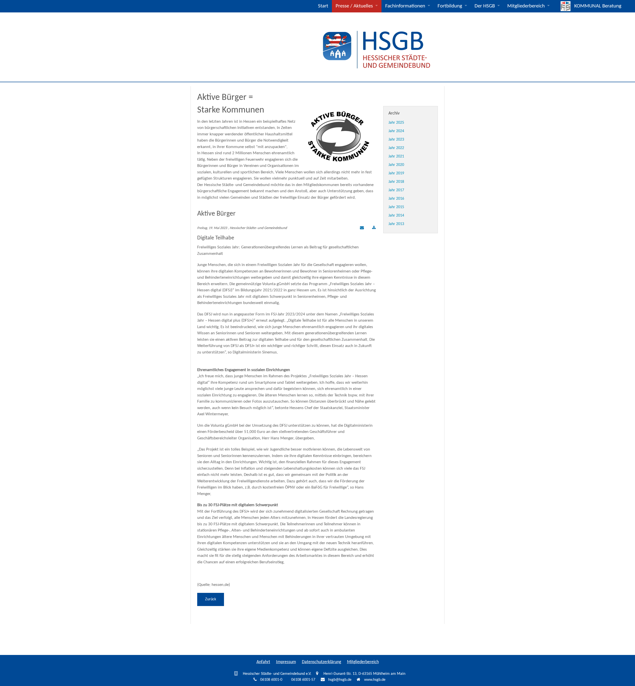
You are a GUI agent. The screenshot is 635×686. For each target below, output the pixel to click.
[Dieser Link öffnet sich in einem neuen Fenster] (374, 228)
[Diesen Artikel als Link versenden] (361, 228)
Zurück (210, 599)
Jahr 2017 (396, 190)
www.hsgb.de (374, 680)
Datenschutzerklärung (321, 662)
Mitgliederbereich (526, 6)
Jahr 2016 (396, 199)
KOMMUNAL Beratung (597, 6)
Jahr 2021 (396, 156)
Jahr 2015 (396, 207)
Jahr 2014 (396, 216)
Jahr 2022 (396, 148)
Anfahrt (263, 662)
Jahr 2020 (396, 165)
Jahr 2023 (396, 140)
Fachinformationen (405, 6)
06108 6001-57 (303, 680)
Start (323, 6)
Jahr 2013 (396, 224)
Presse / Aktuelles (354, 6)
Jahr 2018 (396, 182)
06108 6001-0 (271, 680)
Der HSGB (485, 6)
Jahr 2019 (396, 173)
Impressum (286, 662)
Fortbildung (450, 6)
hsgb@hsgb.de (339, 680)
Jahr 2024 (396, 131)
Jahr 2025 (396, 123)
